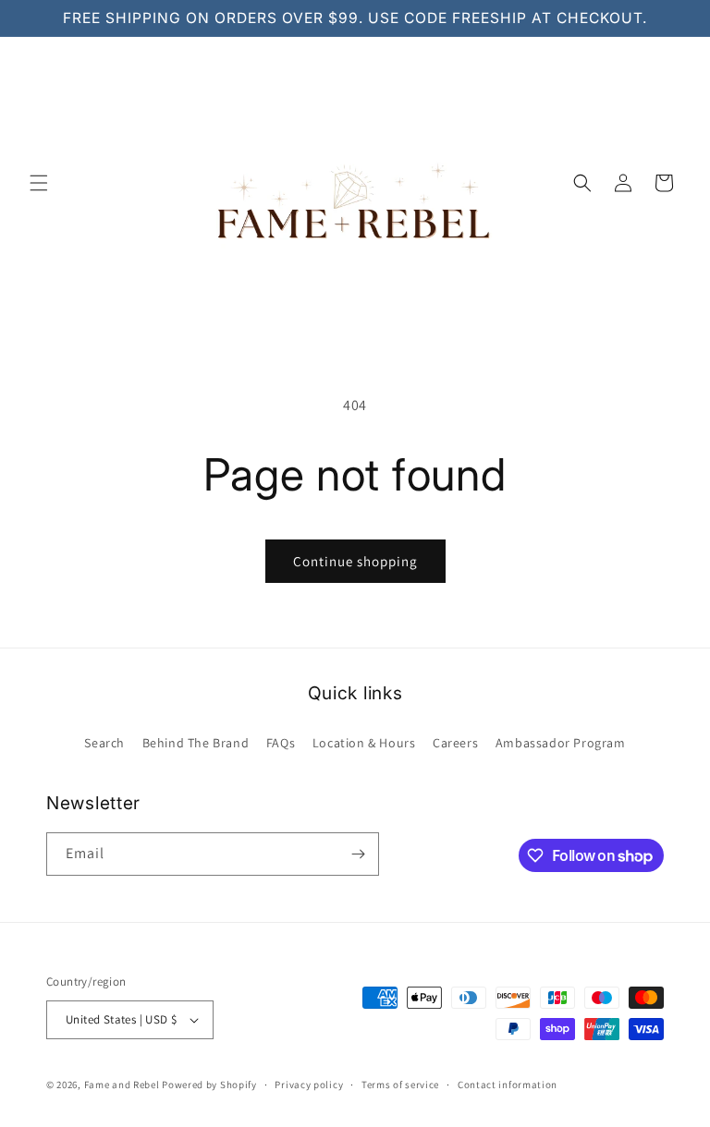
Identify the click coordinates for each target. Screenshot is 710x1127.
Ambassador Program (561, 742)
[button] (38, 183)
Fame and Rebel (122, 1084)
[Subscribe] (357, 854)
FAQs (280, 742)
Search (104, 742)
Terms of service (400, 1084)
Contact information (507, 1084)
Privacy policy (309, 1084)
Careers (455, 742)
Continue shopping (355, 561)
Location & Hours (364, 742)
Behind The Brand (196, 742)
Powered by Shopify (209, 1084)
